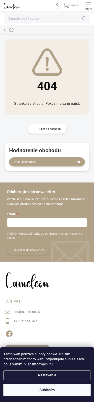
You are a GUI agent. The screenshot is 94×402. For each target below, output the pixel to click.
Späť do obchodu (50, 129)
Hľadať (83, 18)
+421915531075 (25, 321)
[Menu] (88, 5)
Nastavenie (47, 375)
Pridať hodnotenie (25, 161)
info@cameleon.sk (27, 312)
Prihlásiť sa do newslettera (28, 250)
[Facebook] (9, 333)
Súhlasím (47, 390)
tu (51, 364)
